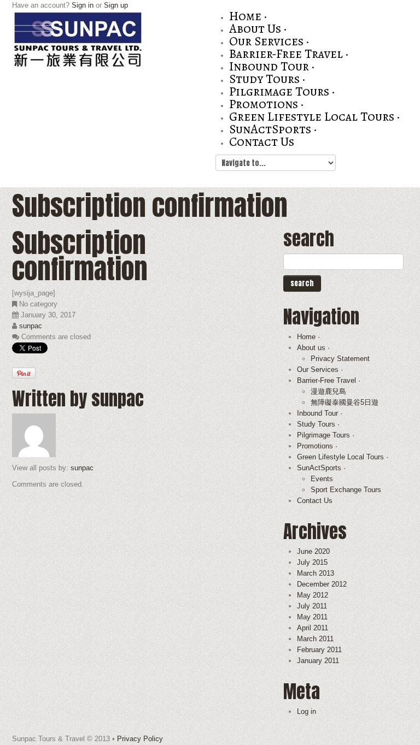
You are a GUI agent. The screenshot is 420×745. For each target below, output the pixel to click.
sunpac (30, 326)
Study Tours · (267, 78)
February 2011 (319, 650)
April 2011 (312, 628)
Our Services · (269, 41)
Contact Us (261, 141)
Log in (306, 711)
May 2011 (312, 617)
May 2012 (312, 595)
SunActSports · (273, 129)
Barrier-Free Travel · (288, 53)
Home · (248, 16)
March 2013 (315, 573)
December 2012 (322, 584)
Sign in (83, 5)
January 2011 (318, 661)
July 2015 (312, 562)
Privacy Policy (140, 739)
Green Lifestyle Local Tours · (314, 116)
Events (322, 479)
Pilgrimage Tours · (282, 91)
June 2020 (313, 551)
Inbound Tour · (271, 66)
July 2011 (312, 606)
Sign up (116, 5)
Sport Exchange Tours (346, 490)
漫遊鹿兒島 (328, 391)
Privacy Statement (340, 358)
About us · (258, 28)
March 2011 (315, 639)
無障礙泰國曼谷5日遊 (344, 402)
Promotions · (266, 104)
